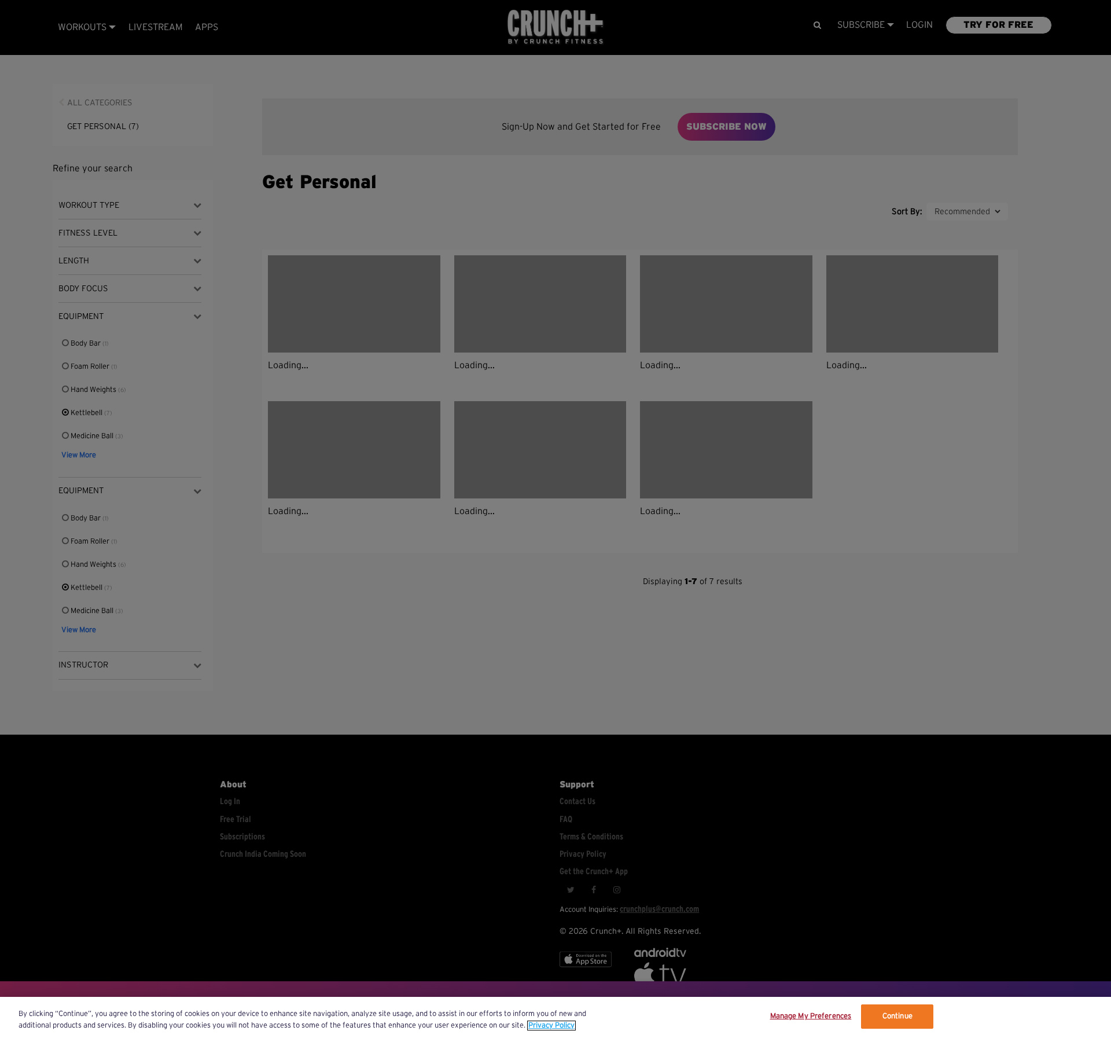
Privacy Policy (551, 1025)
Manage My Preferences (811, 1016)
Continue (897, 1016)
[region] (555, 1017)
